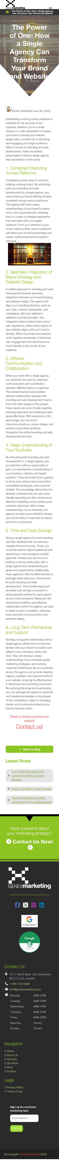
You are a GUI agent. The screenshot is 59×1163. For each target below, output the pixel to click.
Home (10, 1051)
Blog (9, 1067)
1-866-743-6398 (19, 983)
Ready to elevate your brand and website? (29, 722)
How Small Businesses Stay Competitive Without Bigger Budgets (28, 775)
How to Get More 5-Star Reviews (31, 788)
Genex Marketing (29, 1154)
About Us (12, 1055)
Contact (11, 1071)
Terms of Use (14, 1091)
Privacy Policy (15, 1087)
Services (12, 1059)
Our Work (12, 1063)
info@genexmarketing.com (25, 989)
